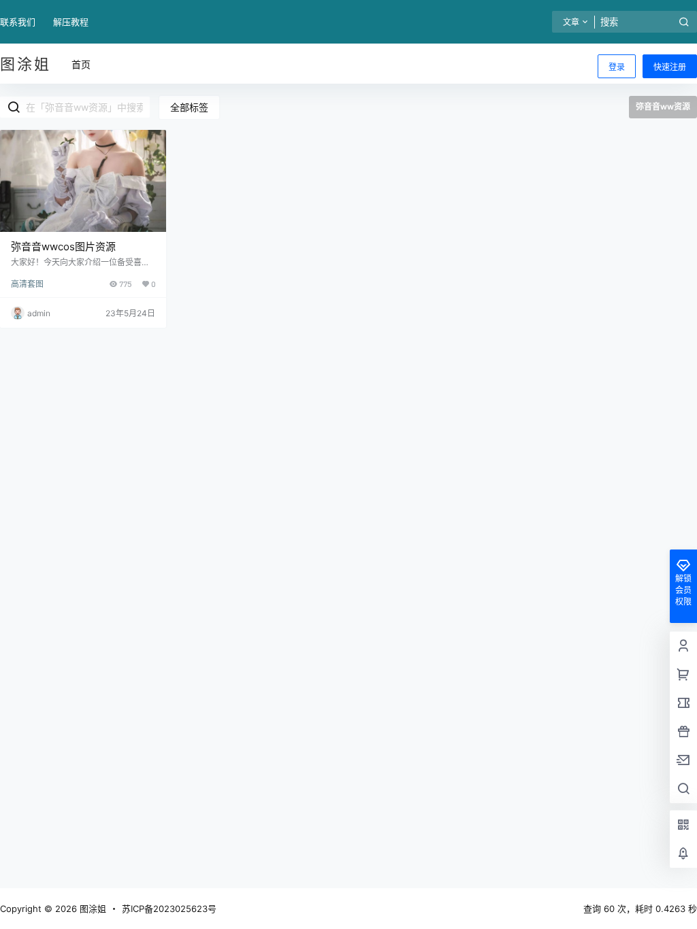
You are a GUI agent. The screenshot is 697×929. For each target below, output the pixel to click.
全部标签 (189, 107)
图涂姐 (91, 908)
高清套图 (27, 284)
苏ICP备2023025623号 (169, 908)
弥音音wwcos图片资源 (63, 246)
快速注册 (669, 67)
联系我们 (17, 21)
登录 (617, 67)
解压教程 (70, 21)
